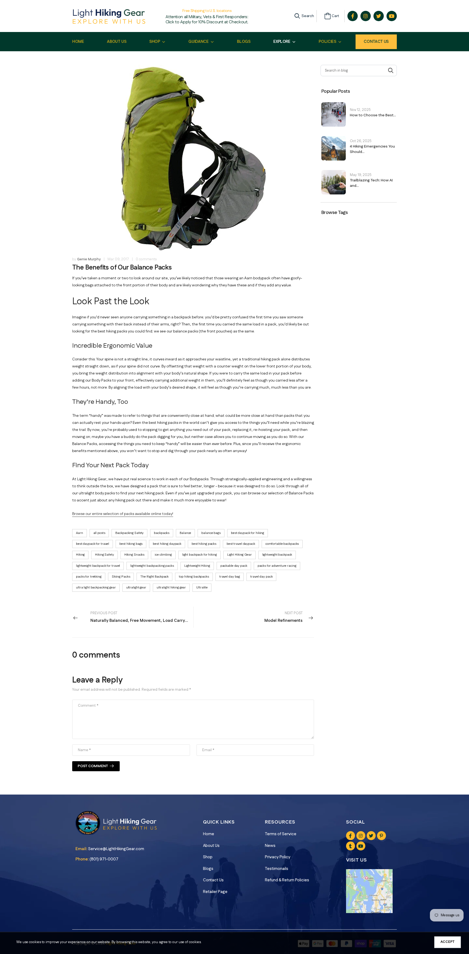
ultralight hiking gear (171, 587)
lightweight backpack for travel (98, 566)
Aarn (79, 533)
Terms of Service (280, 834)
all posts (99, 533)
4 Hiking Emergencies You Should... (372, 149)
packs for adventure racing (277, 566)
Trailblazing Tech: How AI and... (371, 183)
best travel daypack (241, 544)
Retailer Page (215, 892)
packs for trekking (89, 576)
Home (208, 834)
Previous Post (140, 617)
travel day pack (261, 576)
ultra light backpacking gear (96, 587)
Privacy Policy (277, 857)
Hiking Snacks (134, 554)
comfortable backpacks (282, 544)
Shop (208, 857)
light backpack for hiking (199, 554)
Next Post (283, 617)
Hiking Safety (104, 554)
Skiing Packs (121, 576)
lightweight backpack (277, 554)
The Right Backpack (154, 576)
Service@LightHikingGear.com (116, 849)
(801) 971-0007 (104, 859)
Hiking (80, 554)
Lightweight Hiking (197, 566)
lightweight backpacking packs (152, 566)
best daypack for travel (92, 544)
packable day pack (233, 566)
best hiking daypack (167, 544)
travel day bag (229, 576)
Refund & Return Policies (287, 880)
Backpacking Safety (129, 533)
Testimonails (276, 869)
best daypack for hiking (247, 533)
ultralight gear (136, 587)
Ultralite (202, 587)
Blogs (208, 869)
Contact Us (376, 41)
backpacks (161, 533)
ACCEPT (448, 941)
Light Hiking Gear (239, 554)
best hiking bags (130, 544)
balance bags (211, 533)
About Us (211, 846)
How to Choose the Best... (373, 115)
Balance (185, 533)
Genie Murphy (89, 259)
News (270, 846)
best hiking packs (204, 544)
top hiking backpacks (194, 576)
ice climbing (163, 554)
